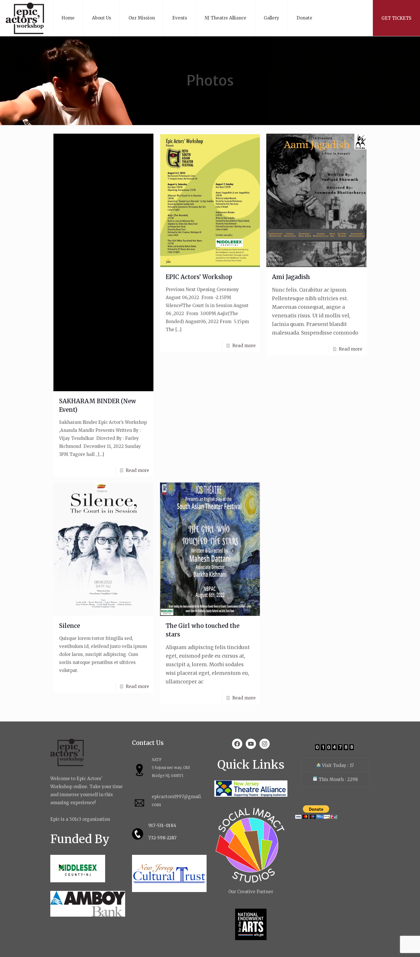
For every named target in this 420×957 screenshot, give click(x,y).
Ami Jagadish (291, 276)
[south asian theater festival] (25, 18)
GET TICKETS (396, 18)
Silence (69, 625)
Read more (137, 470)
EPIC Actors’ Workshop (199, 276)
